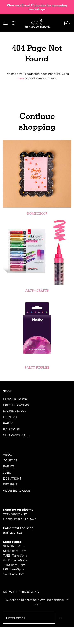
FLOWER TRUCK (15, 399)
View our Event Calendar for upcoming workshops (37, 7)
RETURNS (10, 484)
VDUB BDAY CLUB (16, 490)
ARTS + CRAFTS (37, 290)
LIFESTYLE (10, 417)
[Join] (61, 618)
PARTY (8, 423)
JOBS (7, 472)
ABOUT (8, 454)
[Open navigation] (5, 23)
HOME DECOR (37, 213)
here (21, 78)
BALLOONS (11, 429)
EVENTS (9, 466)
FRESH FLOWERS (16, 405)
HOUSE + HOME (14, 411)
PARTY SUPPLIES (37, 367)
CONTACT (10, 460)
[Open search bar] (15, 23)
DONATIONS (12, 478)
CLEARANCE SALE (16, 435)
